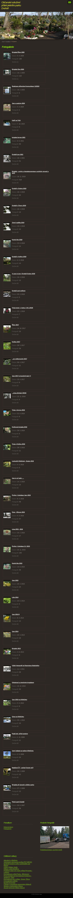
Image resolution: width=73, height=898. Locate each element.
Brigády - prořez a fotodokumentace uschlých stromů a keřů (30, 172)
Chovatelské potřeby (11, 881)
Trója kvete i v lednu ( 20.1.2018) (22, 308)
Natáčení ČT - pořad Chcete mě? (22, 768)
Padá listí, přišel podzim (20, 734)
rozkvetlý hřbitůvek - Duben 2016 (23, 461)
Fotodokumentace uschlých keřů (51, 850)
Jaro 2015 (15, 580)
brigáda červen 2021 (18, 137)
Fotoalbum (8, 41)
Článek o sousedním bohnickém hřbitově (17, 884)
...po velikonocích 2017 (19, 359)
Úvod (3, 41)
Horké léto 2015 (17, 563)
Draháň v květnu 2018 (19, 256)
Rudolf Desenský (9, 883)
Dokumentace (8, 827)
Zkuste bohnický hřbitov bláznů (14, 888)
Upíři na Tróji (16, 120)
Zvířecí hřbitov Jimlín (11, 867)
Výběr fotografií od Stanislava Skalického (25, 665)
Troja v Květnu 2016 (18, 444)
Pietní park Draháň (18, 802)
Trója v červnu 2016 (18, 410)
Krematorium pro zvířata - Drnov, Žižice (17, 879)
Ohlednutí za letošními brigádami (23, 682)
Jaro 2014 (15, 631)
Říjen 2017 (15, 325)
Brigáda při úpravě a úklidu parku (23, 785)
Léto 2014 (15, 597)
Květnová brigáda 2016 (19, 427)
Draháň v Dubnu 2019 (19, 188)
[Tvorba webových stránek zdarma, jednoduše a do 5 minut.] (41, 894)
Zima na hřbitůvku (18, 716)
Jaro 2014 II (15, 614)
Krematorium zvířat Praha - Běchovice (16, 874)
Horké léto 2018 (17, 239)
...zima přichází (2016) (19, 393)
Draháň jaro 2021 (17, 154)
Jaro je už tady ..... (18, 478)
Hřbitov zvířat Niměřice (11, 869)
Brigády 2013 (16, 648)
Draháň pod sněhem (18, 291)
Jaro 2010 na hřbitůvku (19, 699)
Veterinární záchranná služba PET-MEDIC (18, 862)
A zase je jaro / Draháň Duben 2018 (23, 273)
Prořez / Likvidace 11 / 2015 (21, 546)
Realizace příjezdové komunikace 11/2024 (25, 86)
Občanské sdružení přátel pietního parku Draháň (11, 5)
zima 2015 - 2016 (17, 529)
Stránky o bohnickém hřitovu (13, 886)
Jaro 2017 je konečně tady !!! (21, 376)
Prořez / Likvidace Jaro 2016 (21, 495)
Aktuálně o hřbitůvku (10, 860)
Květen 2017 (16, 342)
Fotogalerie (7, 829)
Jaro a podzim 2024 (18, 103)
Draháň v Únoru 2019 (19, 205)
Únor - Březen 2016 (18, 512)
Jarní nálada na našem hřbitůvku (23, 751)
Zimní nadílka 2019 (18, 222)
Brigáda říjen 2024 (18, 69)
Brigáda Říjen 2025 (18, 52)
